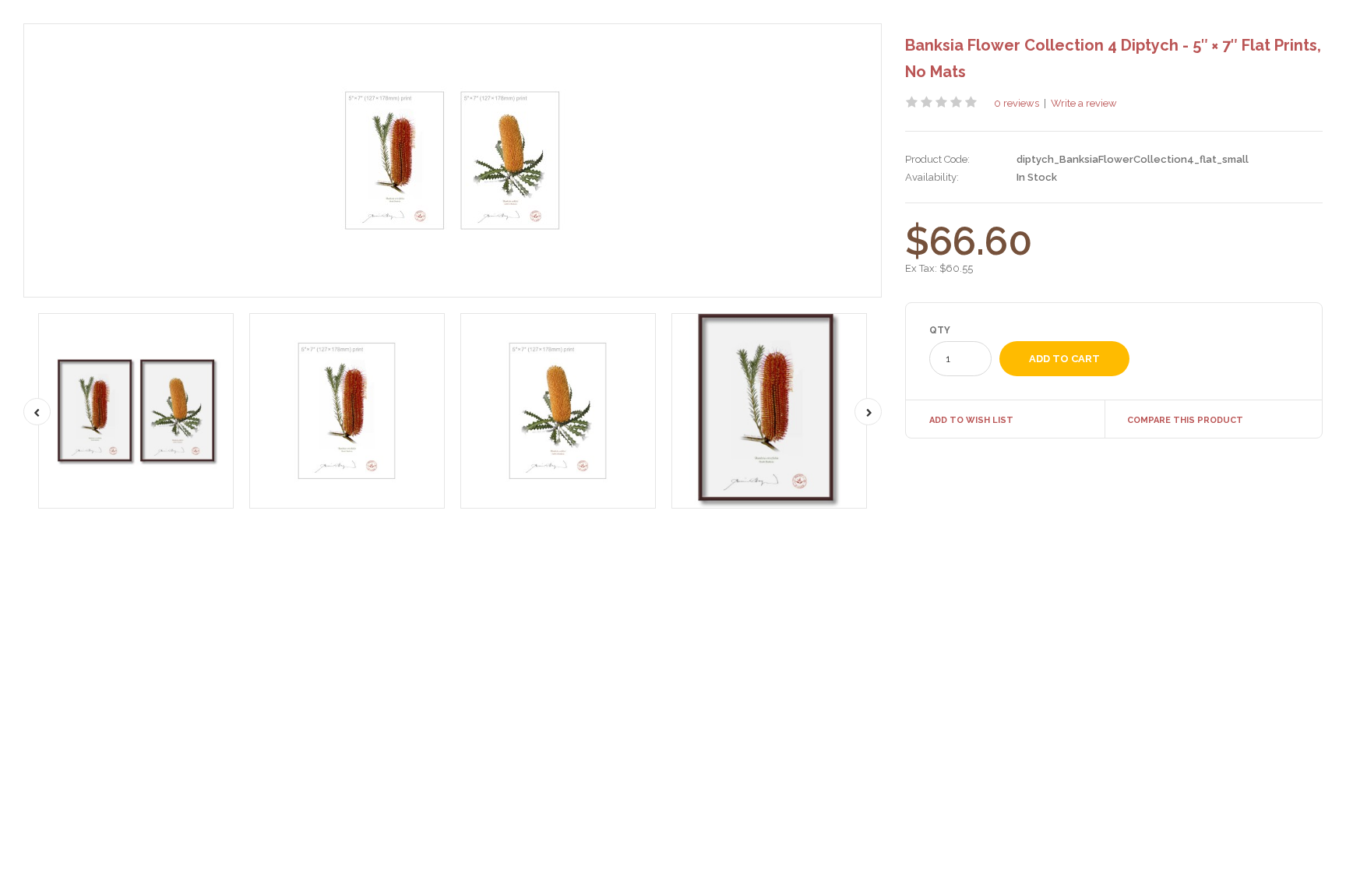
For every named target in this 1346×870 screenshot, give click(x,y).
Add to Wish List (971, 420)
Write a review (1084, 103)
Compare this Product (1185, 420)
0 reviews (1016, 103)
